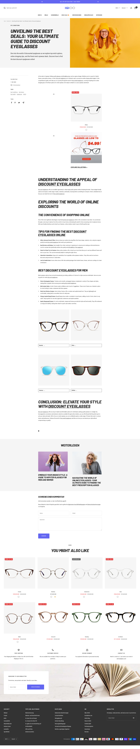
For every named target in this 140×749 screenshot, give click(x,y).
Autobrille (6, 729)
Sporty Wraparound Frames (46, 301)
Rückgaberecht (58, 718)
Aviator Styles (46, 286)
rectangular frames (70, 281)
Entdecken (99, 15)
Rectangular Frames (49, 281)
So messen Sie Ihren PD (31, 721)
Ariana (19, 591)
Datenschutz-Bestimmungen (61, 713)
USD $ (117, 8)
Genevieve (86, 591)
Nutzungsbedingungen (60, 723)
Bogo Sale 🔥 (65, 15)
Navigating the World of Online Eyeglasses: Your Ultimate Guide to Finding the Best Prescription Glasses (86, 481)
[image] (86, 147)
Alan (120, 591)
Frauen (5, 715)
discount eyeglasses (61, 78)
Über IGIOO (87, 713)
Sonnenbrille (55, 15)
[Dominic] (53, 325)
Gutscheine (87, 729)
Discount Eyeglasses (59, 183)
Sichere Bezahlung (59, 721)
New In (40, 15)
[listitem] (11, 102)
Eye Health (13, 94)
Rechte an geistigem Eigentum (62, 729)
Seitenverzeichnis (29, 731)
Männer (5, 713)
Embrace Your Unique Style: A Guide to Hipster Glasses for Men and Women (52, 477)
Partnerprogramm (89, 726)
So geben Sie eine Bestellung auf (33, 723)
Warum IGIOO (88, 721)
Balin (19, 637)
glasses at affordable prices (63, 76)
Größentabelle (28, 726)
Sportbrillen (6, 731)
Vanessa (41, 390)
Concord (53, 637)
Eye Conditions (15, 25)
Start (5, 21)
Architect (120, 637)
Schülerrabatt (88, 723)
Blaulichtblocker (8, 723)
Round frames (59, 296)
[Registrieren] (133, 718)
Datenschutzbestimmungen (93, 504)
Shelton (73, 390)
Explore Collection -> (79, 167)
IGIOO (24, 94)
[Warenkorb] (135, 8)
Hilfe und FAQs (28, 729)
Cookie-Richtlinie (59, 715)
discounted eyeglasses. (70, 283)
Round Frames (51, 296)
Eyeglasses (19, 94)
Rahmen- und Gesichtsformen (32, 715)
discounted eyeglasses (32, 53)
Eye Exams (21, 92)
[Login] (131, 8)
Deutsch (124, 8)
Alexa (86, 124)
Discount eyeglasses (43, 189)
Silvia (73, 345)
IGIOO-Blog (87, 718)
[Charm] (86, 325)
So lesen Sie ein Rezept (31, 718)
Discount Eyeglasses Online (62, 233)
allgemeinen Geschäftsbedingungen (76, 504)
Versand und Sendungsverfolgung (63, 726)
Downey (87, 637)
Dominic (41, 345)
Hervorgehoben (76, 15)
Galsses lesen (7, 726)
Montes (53, 591)
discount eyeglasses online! (25, 59)
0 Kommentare (16, 85)
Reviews (87, 731)
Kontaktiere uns (88, 715)
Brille (46, 15)
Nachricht (9, 21)
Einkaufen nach (88, 15)
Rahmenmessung (29, 713)
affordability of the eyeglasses (75, 247)
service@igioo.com (121, 658)
